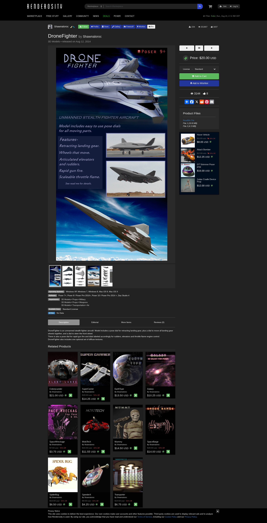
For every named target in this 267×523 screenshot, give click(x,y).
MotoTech (86, 441)
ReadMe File (188, 120)
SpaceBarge (152, 441)
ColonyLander (56, 389)
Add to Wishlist (200, 83)
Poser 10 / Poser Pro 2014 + (104, 295)
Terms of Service (144, 517)
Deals (106, 16)
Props (75, 299)
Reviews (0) (159, 322)
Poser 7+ (62, 295)
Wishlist (141, 27)
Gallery (67, 16)
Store (106, 27)
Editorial (94, 322)
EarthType (119, 389)
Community (82, 16)
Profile (95, 27)
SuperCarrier (88, 389)
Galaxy (150, 389)
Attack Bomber (204, 149)
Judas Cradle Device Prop (206, 180)
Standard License (70, 309)
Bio (152, 27)
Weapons (83, 302)
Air (88, 305)
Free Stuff (52, 16)
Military (82, 299)
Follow (84, 27)
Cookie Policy (171, 517)
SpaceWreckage (57, 441)
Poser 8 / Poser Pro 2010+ (79, 295)
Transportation (78, 305)
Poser (117, 16)
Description (64, 322)
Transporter (120, 494)
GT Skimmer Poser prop (206, 165)
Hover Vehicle (203, 134)
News (96, 16)
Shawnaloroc (92, 36)
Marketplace (34, 16)
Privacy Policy (191, 517)
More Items (126, 322)
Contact (130, 16)
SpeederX (86, 494)
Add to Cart (200, 76)
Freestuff (130, 27)
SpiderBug (54, 494)
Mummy (118, 441)
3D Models (66, 299)
